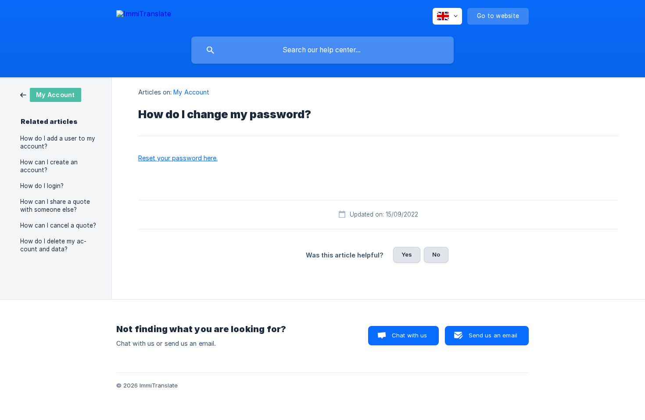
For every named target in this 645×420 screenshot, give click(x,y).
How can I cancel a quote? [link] (58, 225)
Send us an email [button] (493, 335)
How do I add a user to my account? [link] (57, 142)
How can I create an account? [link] (49, 166)
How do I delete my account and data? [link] (53, 245)
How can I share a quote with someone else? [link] (55, 205)
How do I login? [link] (42, 185)
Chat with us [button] (409, 335)
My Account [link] (191, 92)
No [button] (436, 254)
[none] (143, 15)
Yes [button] (406, 254)
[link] (50, 94)
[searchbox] (322, 50)
